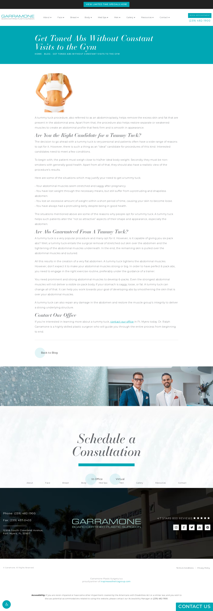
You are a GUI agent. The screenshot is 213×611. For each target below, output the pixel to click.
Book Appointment (200, 15)
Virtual (120, 479)
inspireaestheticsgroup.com (116, 581)
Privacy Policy (203, 568)
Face (60, 17)
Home (38, 54)
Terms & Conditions (185, 568)
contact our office (122, 321)
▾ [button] (50, 17)
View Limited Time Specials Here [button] (106, 4)
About (46, 17)
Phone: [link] (19, 513)
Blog (47, 54)
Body (87, 17)
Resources (146, 17)
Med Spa (102, 17)
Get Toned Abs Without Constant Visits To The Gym (86, 54)
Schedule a (106, 444)
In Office (97, 479)
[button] (6, 604)
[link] (183, 518)
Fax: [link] (17, 520)
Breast (73, 17)
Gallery (129, 17)
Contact (164, 17)
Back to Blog (49, 352)
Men (116, 17)
